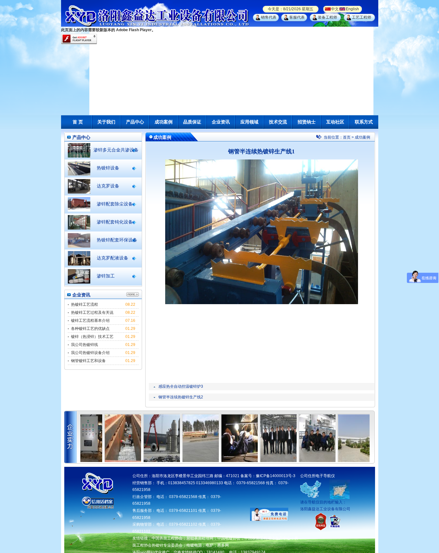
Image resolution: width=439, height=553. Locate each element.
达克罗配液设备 (112, 257)
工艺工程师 (361, 17)
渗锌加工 (106, 275)
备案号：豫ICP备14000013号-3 (267, 476)
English (352, 9)
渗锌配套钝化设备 (115, 221)
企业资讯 (221, 121)
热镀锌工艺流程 (84, 304)
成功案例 (164, 121)
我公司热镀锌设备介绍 (90, 352)
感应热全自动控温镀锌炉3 (180, 386)
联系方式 (364, 121)
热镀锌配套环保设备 (117, 239)
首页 (347, 137)
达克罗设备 (108, 185)
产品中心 (135, 121)
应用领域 (249, 121)
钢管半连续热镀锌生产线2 (180, 397)
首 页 (78, 121)
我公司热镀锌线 (84, 344)
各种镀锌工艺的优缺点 (90, 328)
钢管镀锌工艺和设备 (88, 360)
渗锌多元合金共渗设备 (116, 149)
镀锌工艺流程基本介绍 (90, 320)
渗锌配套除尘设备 (115, 203)
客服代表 (297, 17)
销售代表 (268, 17)
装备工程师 (327, 17)
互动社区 (335, 121)
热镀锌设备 (108, 167)
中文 (335, 9)
